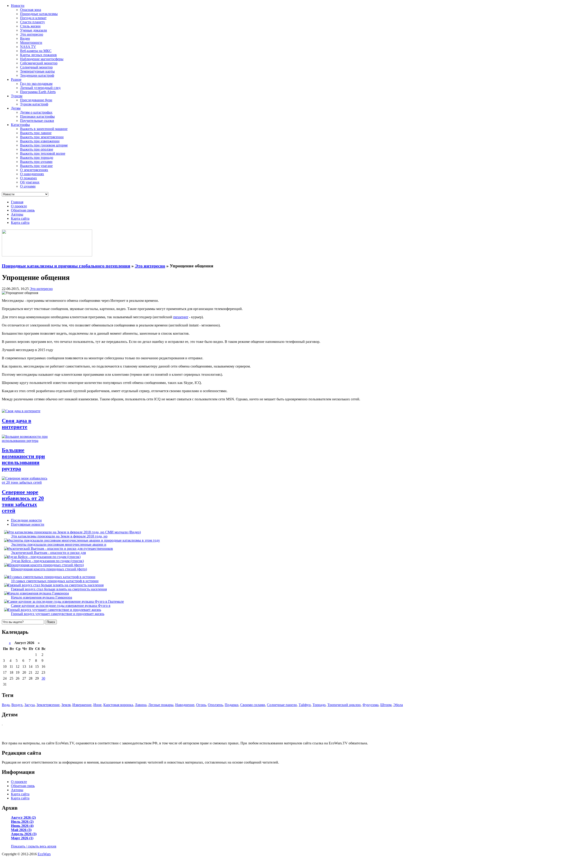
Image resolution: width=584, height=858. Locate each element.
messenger (180, 317)
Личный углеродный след (40, 88)
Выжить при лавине (36, 133)
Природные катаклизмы (39, 14)
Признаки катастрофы (37, 116)
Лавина (140, 705)
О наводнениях (32, 174)
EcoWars (44, 854)
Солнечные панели (282, 705)
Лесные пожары (160, 705)
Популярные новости (27, 524)
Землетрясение (48, 705)
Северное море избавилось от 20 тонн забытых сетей (23, 501)
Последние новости (26, 520)
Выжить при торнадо (36, 157)
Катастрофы (20, 125)
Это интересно (31, 34)
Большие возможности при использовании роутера (23, 459)
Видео (25, 38)
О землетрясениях (34, 170)
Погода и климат (33, 18)
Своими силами (252, 705)
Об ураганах (29, 182)
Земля (65, 705)
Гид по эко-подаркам (36, 84)
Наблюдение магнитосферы (41, 59)
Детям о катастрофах (36, 112)
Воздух (17, 705)
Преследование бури (36, 100)
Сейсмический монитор (38, 63)
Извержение (81, 705)
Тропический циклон (344, 705)
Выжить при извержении (40, 141)
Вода (6, 705)
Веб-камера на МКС (36, 51)
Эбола (398, 705)
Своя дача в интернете (16, 424)
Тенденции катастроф (37, 75)
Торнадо (319, 705)
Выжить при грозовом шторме (44, 145)
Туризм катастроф (34, 104)
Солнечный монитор (36, 67)
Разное (16, 79)
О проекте (19, 206)
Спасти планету (32, 22)
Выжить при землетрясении (42, 137)
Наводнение (184, 705)
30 (43, 678)
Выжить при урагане (36, 166)
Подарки (231, 705)
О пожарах (28, 178)
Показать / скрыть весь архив (33, 846)
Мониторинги (31, 42)
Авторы (17, 214)
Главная (17, 202)
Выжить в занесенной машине (44, 129)
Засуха (29, 705)
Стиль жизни (30, 26)
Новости (17, 6)
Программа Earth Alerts (38, 92)
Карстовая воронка (118, 705)
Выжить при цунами (36, 162)
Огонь (201, 705)
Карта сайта (20, 218)
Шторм (385, 705)
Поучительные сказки (37, 121)
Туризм (16, 96)
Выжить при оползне (36, 149)
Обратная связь (23, 210)
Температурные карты (37, 71)
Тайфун (305, 705)
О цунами (28, 186)
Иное (97, 705)
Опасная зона (30, 10)
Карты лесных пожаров (38, 55)
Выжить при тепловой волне (42, 153)
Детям (16, 108)
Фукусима (370, 705)
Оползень (215, 705)
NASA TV (28, 47)
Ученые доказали (33, 30)
